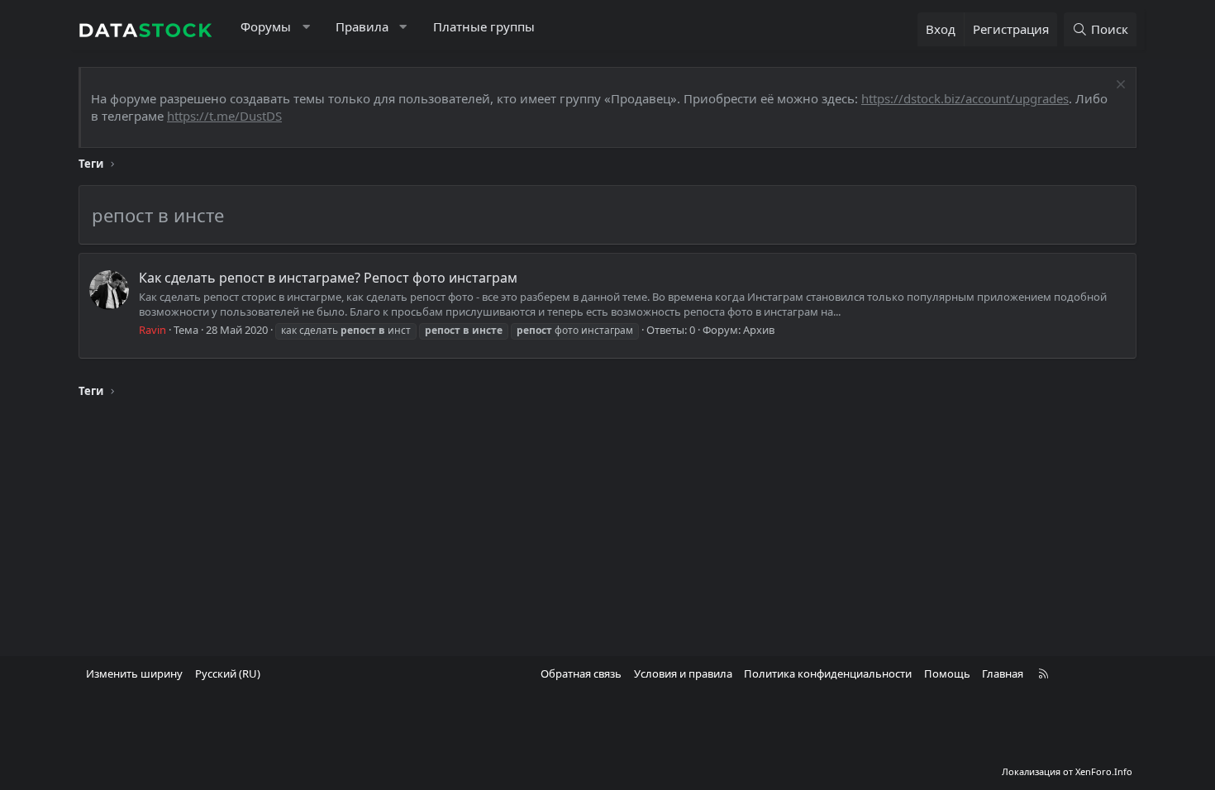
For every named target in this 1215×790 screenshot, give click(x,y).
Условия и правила (683, 673)
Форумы (266, 26)
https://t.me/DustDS (224, 115)
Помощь (947, 673)
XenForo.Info (1103, 771)
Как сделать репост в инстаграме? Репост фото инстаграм (328, 278)
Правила (362, 26)
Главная (1002, 673)
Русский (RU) (227, 673)
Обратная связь (581, 673)
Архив (758, 329)
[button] (306, 26)
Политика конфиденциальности (828, 673)
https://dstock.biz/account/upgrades (965, 98)
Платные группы (484, 26)
